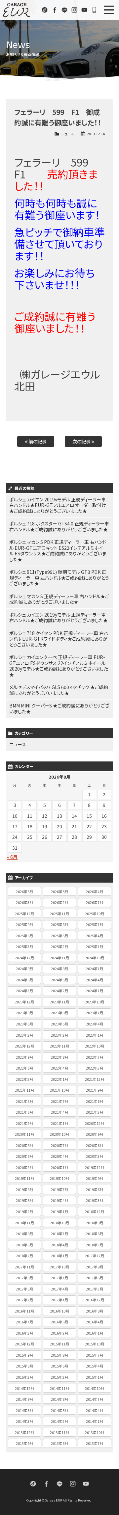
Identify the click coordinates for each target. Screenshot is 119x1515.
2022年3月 (94, 1068)
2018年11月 (24, 1222)
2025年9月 (24, 924)
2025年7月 (94, 924)
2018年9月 (94, 1222)
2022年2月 (24, 1079)
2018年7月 (59, 1233)
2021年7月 (59, 1101)
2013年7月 (94, 1443)
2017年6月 (94, 1277)
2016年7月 (24, 1321)
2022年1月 (59, 1079)
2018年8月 (24, 1233)
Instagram (74, 10)
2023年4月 (94, 1023)
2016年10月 (59, 1311)
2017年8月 (24, 1277)
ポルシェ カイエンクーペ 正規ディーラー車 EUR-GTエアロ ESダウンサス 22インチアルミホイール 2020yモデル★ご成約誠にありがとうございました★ (58, 666)
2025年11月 (59, 913)
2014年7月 (94, 1399)
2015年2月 (59, 1377)
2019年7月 (59, 1189)
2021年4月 (59, 1112)
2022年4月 (59, 1068)
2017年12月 (94, 1255)
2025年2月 (59, 946)
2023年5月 (59, 1023)
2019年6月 (94, 1189)
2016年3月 (24, 1333)
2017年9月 (94, 1266)
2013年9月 (24, 1443)
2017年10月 (59, 1266)
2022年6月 (24, 1068)
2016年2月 (59, 1333)
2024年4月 (94, 979)
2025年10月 (94, 913)
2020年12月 (94, 1123)
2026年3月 (24, 902)
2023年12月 (24, 1001)
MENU (109, 10)
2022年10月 (94, 1046)
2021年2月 (24, 1123)
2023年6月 (24, 1023)
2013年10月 (94, 1432)
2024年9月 (24, 968)
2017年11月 (24, 1266)
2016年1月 (94, 1333)
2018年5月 (24, 1244)
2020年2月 (24, 1167)
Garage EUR (16, 10)
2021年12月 (94, 1079)
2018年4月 (59, 1244)
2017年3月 (94, 1288)
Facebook (55, 10)
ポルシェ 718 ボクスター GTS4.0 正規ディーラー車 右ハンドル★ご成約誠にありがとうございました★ (59, 526)
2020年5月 (24, 1156)
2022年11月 (59, 1046)
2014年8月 (59, 1399)
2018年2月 (24, 1255)
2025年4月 (94, 935)
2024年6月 (24, 979)
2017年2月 (24, 1299)
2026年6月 (24, 891)
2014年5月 (59, 1410)
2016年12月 (94, 1299)
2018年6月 (94, 1233)
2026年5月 (59, 891)
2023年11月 (59, 1001)
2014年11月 (59, 1388)
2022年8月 (59, 1057)
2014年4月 (94, 1410)
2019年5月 (24, 1200)
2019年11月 (24, 1178)
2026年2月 (59, 902)
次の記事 (82, 441)
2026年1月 (94, 902)
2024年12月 (24, 957)
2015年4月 (94, 1366)
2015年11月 (59, 1343)
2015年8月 (59, 1355)
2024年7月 (94, 968)
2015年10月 (94, 1343)
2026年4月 (94, 891)
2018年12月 (94, 1211)
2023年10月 (94, 1001)
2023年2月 (59, 1035)
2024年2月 (59, 990)
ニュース (67, 133)
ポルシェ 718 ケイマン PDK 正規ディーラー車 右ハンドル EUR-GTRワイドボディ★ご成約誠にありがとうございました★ (58, 639)
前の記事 (37, 441)
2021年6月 (94, 1101)
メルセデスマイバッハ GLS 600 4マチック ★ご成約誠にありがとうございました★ (58, 690)
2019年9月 (94, 1178)
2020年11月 (24, 1134)
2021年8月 (24, 1101)
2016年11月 (24, 1311)
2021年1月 (59, 1123)
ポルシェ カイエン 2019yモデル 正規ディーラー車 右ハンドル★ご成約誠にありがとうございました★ (58, 617)
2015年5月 (59, 1366)
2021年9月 (94, 1090)
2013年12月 (24, 1432)
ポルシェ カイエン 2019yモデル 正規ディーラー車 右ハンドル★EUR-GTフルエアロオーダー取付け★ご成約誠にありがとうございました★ (57, 505)
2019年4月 (59, 1200)
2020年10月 (59, 1134)
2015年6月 (24, 1366)
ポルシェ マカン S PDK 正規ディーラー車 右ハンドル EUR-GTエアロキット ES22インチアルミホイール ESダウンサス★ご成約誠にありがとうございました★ (58, 551)
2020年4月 (59, 1156)
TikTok (45, 10)
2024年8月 (59, 968)
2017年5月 (24, 1288)
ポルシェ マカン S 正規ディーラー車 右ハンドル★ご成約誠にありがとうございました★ (59, 599)
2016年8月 (94, 1311)
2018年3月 (94, 1244)
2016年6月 (59, 1321)
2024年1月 (94, 990)
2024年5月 (59, 979)
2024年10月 (94, 957)
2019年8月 (24, 1189)
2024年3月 (24, 990)
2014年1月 (94, 1421)
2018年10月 (59, 1222)
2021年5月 (24, 1112)
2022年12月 (24, 1046)
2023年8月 (59, 1012)
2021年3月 (94, 1112)
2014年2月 (59, 1421)
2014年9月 (24, 1399)
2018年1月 (59, 1255)
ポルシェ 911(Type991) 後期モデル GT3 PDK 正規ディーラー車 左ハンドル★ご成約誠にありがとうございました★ (59, 578)
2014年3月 (24, 1421)
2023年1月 (94, 1035)
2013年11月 (59, 1432)
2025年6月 (24, 935)
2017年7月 (59, 1277)
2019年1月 (59, 1211)
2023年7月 (94, 1012)
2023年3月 (24, 1035)
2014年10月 (94, 1388)
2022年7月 (94, 1057)
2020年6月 (94, 1145)
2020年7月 (59, 1145)
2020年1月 (59, 1167)
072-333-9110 (94, 10)
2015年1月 (94, 1377)
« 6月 (12, 857)
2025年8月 (59, 924)
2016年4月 (94, 1321)
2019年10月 (59, 1178)
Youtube (84, 10)
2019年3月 (94, 1200)
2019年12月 (94, 1167)
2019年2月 (24, 1211)
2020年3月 (94, 1156)
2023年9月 (24, 1012)
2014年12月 (24, 1388)
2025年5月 (59, 935)
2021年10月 (59, 1090)
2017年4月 (59, 1288)
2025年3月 (24, 946)
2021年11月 (24, 1090)
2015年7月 (94, 1355)
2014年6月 (24, 1410)
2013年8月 (59, 1443)
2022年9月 (24, 1057)
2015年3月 (24, 1377)
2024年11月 (59, 957)
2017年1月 (59, 1299)
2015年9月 (24, 1355)
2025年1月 (94, 946)
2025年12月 (24, 913)
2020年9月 (94, 1134)
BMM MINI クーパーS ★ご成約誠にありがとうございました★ (59, 708)
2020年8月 (24, 1145)
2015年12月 (24, 1343)
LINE (64, 10)
